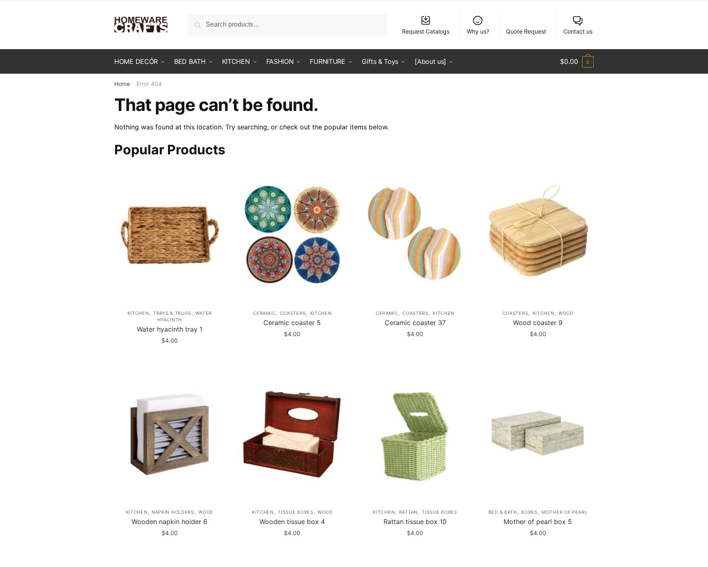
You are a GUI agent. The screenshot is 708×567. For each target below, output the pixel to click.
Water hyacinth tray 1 (169, 329)
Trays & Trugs (172, 313)
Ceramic (264, 313)
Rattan (408, 512)
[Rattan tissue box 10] (415, 434)
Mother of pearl (565, 512)
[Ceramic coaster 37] (415, 235)
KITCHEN (138, 313)
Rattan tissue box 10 (415, 521)
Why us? (478, 31)
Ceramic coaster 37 (415, 323)
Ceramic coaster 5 (292, 323)
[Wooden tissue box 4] (292, 434)
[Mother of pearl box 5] (538, 434)
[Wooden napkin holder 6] (169, 434)
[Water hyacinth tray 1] (169, 235)
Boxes (529, 512)
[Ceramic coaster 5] (292, 235)
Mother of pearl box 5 (538, 521)
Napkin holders (173, 512)
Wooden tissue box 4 (292, 521)
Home (122, 83)
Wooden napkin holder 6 (169, 521)
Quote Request (526, 31)
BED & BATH (502, 512)
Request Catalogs (425, 31)
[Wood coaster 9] (538, 235)
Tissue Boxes (295, 512)
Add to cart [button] (169, 358)
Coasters (293, 313)
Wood (566, 313)
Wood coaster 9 (538, 323)
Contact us (577, 31)
